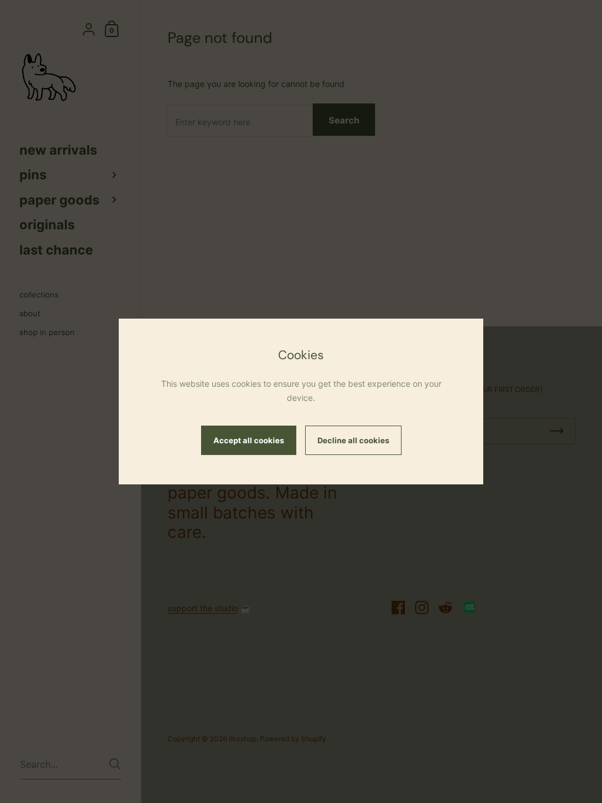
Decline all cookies (353, 440)
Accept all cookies (248, 440)
